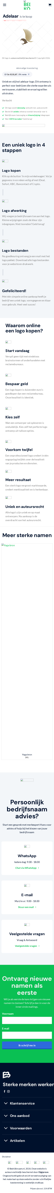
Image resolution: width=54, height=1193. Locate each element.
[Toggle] (6, 1103)
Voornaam (8, 1013)
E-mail (5, 1028)
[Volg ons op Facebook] (4, 1091)
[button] (5, 4)
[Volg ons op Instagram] (8, 1091)
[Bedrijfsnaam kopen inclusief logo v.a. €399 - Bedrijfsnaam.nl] (27, 5)
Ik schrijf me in (27, 1045)
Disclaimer (6, 1157)
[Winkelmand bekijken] (49, 5)
